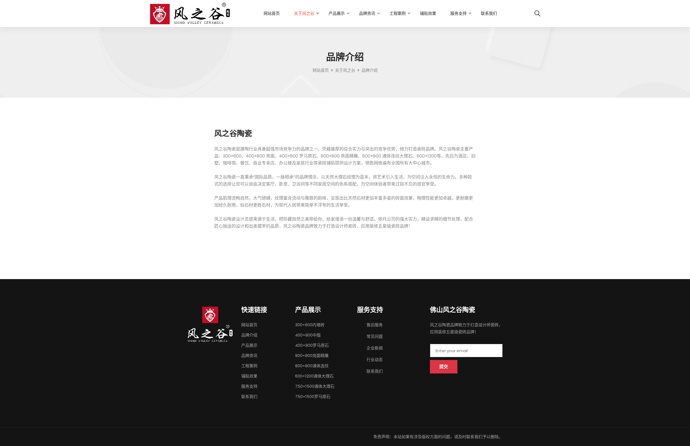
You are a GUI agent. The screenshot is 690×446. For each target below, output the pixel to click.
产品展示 (337, 13)
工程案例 (397, 13)
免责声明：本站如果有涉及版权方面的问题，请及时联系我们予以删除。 (438, 437)
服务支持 (458, 13)
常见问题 (375, 336)
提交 (443, 366)
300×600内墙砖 (310, 325)
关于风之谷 (304, 13)
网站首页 (272, 13)
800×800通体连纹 (312, 366)
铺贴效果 (428, 13)
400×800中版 (308, 335)
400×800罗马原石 (312, 345)
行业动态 (375, 359)
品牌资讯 (367, 13)
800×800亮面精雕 (312, 355)
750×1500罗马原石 (312, 396)
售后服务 (375, 325)
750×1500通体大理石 (314, 386)
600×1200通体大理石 (314, 376)
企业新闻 (375, 348)
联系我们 (489, 13)
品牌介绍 (249, 335)
